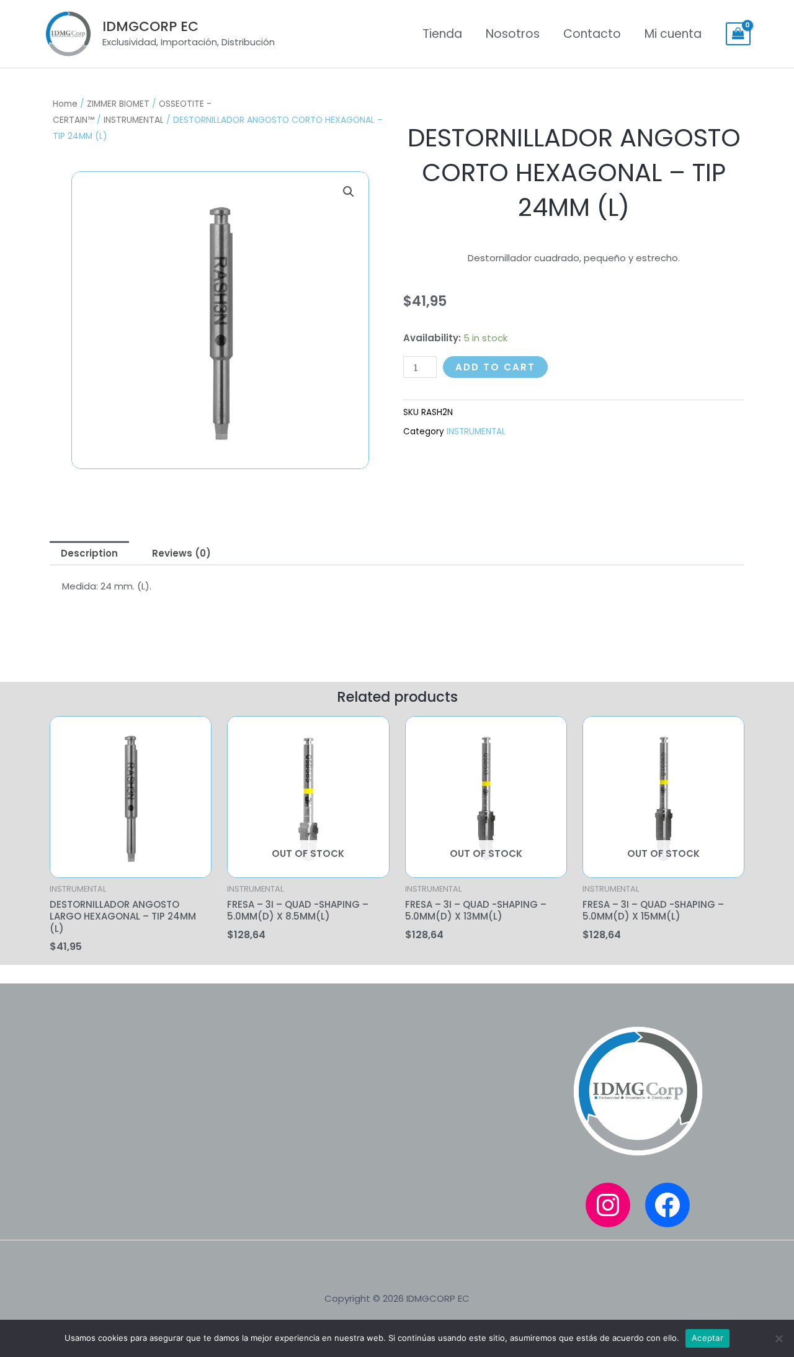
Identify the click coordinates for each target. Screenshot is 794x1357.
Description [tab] (89, 553)
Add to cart (495, 367)
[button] (348, 192)
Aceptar (707, 1338)
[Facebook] (667, 1205)
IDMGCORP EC (150, 26)
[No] (778, 1338)
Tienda (442, 33)
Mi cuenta (673, 33)
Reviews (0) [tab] (181, 553)
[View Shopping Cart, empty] (738, 34)
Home (65, 104)
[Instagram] (608, 1205)
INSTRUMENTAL (134, 120)
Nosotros (513, 33)
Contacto (592, 33)
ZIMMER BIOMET (118, 104)
